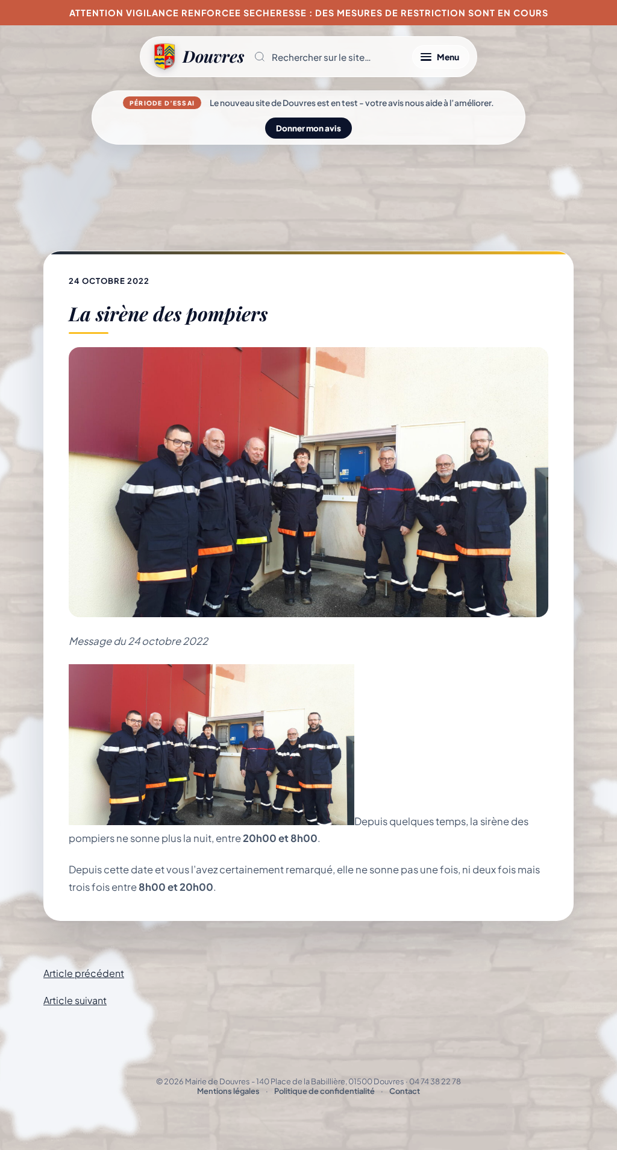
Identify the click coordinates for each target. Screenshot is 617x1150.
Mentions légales (228, 1091)
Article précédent (83, 973)
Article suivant (75, 1000)
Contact (404, 1091)
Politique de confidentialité (324, 1091)
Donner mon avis (308, 128)
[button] (328, 57)
